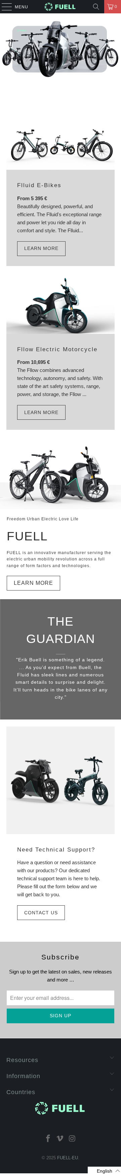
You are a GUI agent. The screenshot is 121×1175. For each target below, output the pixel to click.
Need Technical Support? (56, 849)
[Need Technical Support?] (60, 780)
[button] (104, 1171)
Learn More (41, 248)
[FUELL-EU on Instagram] (72, 1138)
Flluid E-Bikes (39, 185)
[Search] (96, 6)
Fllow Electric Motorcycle (57, 349)
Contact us (41, 912)
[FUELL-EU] (60, 6)
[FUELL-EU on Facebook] (48, 1138)
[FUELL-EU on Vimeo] (60, 1138)
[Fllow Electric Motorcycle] (60, 305)
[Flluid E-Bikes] (60, 143)
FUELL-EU (67, 1157)
